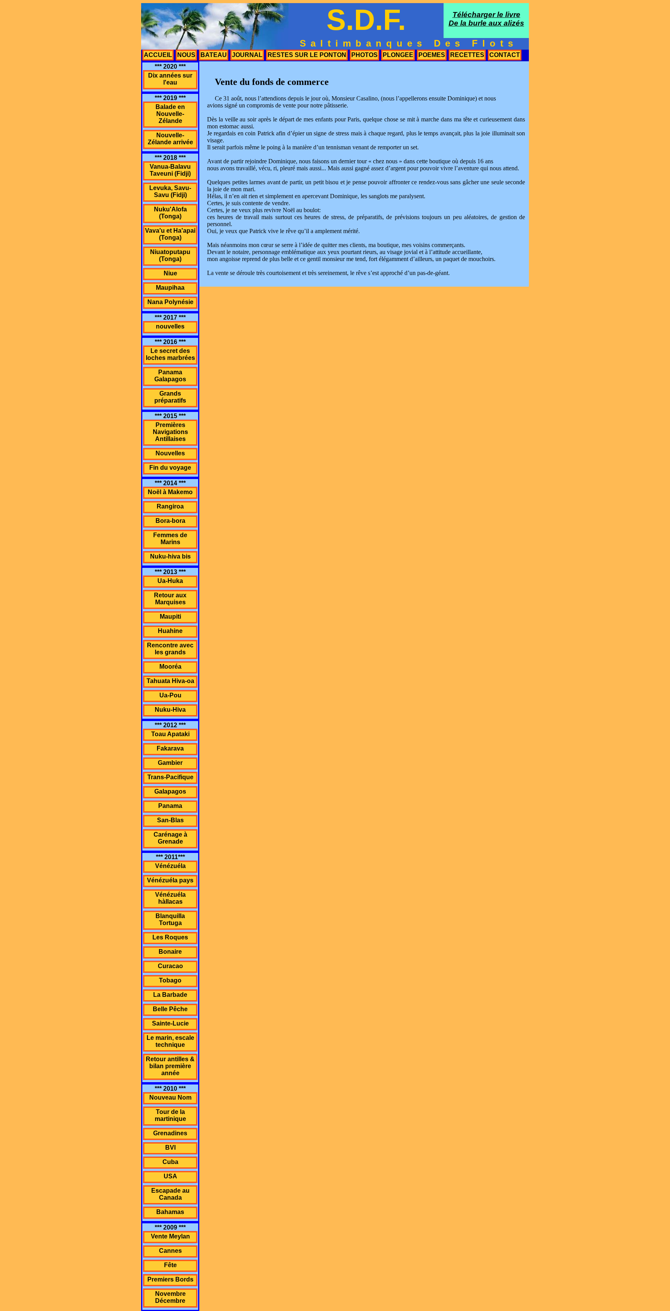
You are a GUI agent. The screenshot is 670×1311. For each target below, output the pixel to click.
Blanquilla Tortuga (170, 919)
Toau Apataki (170, 734)
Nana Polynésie (170, 302)
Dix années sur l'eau (170, 79)
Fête (170, 1265)
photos (364, 55)
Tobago (170, 980)
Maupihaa (170, 287)
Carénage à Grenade (170, 838)
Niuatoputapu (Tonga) (170, 255)
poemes (431, 55)
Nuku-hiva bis (170, 556)
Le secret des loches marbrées (170, 354)
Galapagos (170, 791)
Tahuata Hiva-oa (170, 681)
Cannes (170, 1250)
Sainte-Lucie (170, 1023)
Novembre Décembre (170, 1297)
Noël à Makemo (170, 492)
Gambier (170, 762)
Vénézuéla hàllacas (170, 898)
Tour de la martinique (170, 1115)
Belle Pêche (170, 1009)
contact (504, 55)
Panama (170, 806)
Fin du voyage (170, 467)
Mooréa (170, 666)
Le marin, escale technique (170, 1041)
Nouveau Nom (170, 1097)
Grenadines (170, 1133)
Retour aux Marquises (170, 598)
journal (247, 55)
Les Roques (170, 937)
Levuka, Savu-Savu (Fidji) (170, 191)
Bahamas (170, 1212)
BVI (170, 1147)
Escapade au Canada (170, 1194)
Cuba (170, 1162)
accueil (158, 55)
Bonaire (170, 951)
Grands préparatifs (170, 397)
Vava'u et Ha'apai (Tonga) (170, 234)
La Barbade (170, 994)
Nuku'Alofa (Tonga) (170, 213)
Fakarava (170, 748)
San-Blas (170, 820)
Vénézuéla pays (170, 880)
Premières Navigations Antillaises (170, 432)
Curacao (170, 966)
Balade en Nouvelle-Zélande (170, 114)
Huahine (170, 631)
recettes (467, 55)
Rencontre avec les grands (170, 649)
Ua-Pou (170, 695)
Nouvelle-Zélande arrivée (170, 138)
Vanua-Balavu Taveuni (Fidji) (170, 170)
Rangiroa (170, 506)
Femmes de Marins (170, 538)
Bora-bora (170, 520)
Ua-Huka (170, 581)
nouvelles (170, 326)
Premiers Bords (170, 1279)
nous (186, 55)
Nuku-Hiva (170, 709)
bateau (213, 55)
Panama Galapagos (170, 375)
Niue (170, 273)
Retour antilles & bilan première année (170, 1066)
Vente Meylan (170, 1236)
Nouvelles (170, 453)
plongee (398, 55)
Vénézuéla (170, 866)
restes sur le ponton (307, 55)
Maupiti (170, 616)
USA (170, 1176)
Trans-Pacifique (170, 777)
